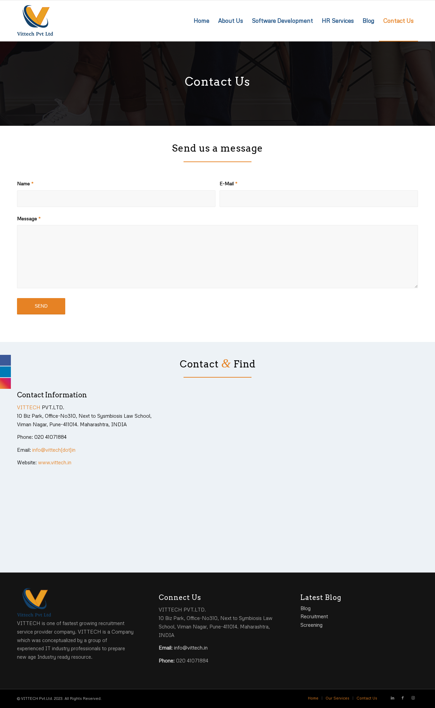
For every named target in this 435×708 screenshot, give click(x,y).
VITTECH (28, 407)
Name (25, 183)
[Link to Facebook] (403, 698)
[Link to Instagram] (413, 698)
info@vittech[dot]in (53, 450)
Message (29, 218)
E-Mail (229, 183)
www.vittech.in (54, 462)
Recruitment (314, 616)
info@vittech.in (191, 647)
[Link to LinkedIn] (392, 698)
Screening (311, 625)
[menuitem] (201, 20)
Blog (305, 608)
